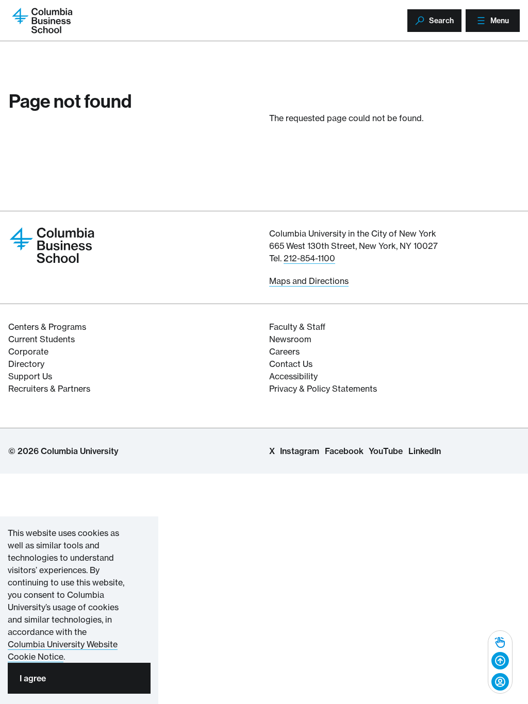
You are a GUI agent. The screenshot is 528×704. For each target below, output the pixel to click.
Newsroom (290, 339)
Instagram (299, 451)
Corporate (28, 351)
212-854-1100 (309, 258)
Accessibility (293, 376)
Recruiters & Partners (49, 388)
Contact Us (290, 364)
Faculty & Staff (297, 327)
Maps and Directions (309, 281)
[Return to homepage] (52, 244)
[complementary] (500, 662)
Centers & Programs (47, 327)
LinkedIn (424, 451)
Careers (284, 351)
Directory (26, 364)
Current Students (41, 339)
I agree (33, 678)
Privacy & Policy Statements (323, 388)
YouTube (386, 451)
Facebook (344, 451)
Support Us (30, 376)
